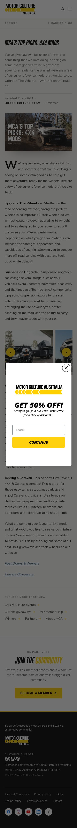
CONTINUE (38, 442)
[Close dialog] (66, 367)
